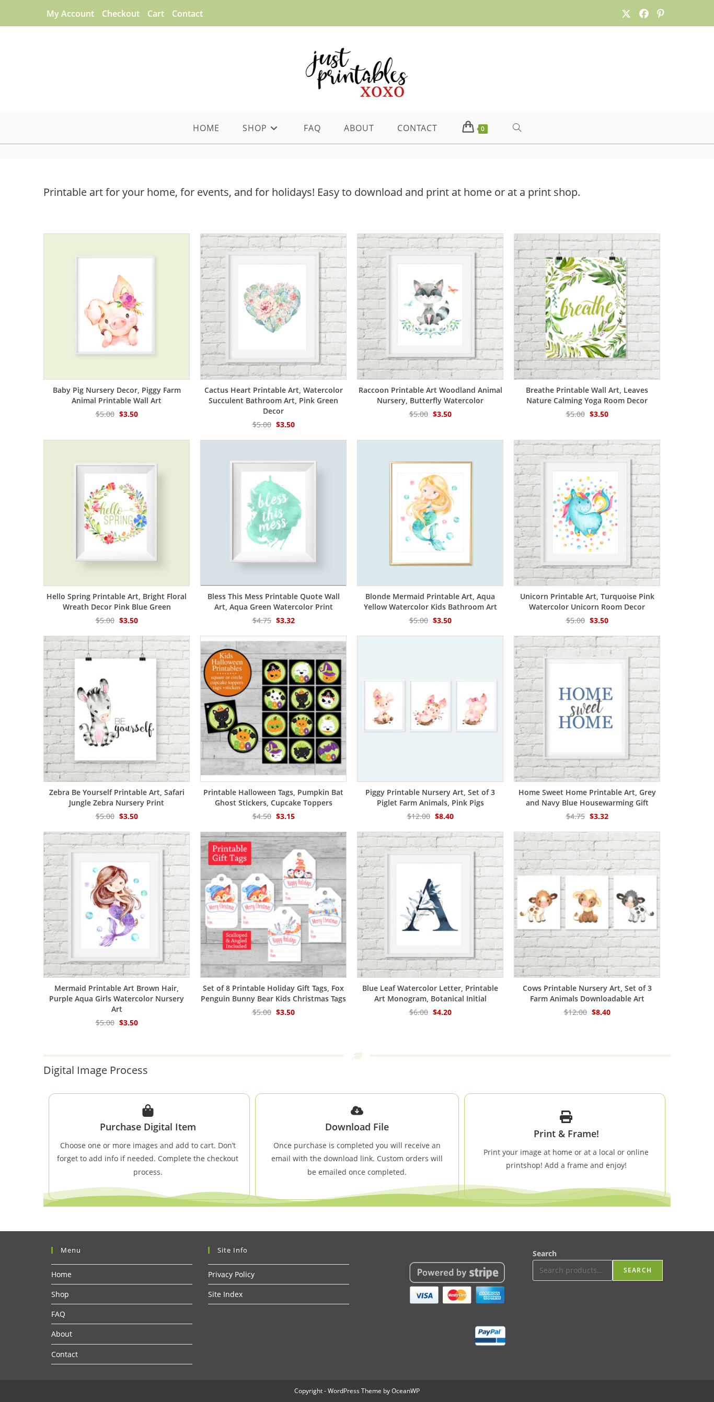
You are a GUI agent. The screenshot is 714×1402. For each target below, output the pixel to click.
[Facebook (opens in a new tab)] (644, 13)
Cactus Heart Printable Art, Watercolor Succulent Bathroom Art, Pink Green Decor (273, 400)
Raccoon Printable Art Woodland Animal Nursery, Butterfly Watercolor (430, 395)
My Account (70, 13)
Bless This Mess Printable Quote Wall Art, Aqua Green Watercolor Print (274, 601)
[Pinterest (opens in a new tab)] (658, 13)
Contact (187, 13)
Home (61, 1274)
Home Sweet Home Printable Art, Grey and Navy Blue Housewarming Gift (587, 797)
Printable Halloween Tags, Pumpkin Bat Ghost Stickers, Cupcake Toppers (273, 797)
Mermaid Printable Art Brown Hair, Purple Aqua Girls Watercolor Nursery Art (116, 998)
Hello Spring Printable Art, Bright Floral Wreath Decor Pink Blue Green (117, 601)
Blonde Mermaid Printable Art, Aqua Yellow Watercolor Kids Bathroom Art (430, 601)
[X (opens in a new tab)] (626, 13)
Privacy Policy (231, 1274)
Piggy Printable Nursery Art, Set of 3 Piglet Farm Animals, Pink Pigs (430, 797)
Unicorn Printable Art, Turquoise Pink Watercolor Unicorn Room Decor (587, 601)
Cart (155, 13)
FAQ (58, 1314)
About (61, 1334)
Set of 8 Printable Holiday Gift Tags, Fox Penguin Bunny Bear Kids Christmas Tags (273, 993)
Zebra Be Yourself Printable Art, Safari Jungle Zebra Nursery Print (117, 797)
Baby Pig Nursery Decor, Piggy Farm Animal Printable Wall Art (117, 395)
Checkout (121, 13)
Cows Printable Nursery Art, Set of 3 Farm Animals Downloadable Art (587, 993)
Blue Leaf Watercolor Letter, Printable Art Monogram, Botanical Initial (430, 993)
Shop (60, 1294)
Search (545, 1253)
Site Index (225, 1294)
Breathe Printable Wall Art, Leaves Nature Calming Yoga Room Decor (587, 395)
